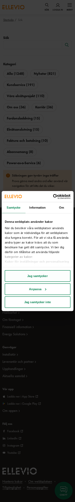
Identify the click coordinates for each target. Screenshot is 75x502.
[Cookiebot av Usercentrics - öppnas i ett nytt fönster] (53, 196)
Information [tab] (37, 207)
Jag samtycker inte (37, 302)
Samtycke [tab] (13, 207)
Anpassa (35, 289)
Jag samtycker (37, 276)
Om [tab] (61, 207)
